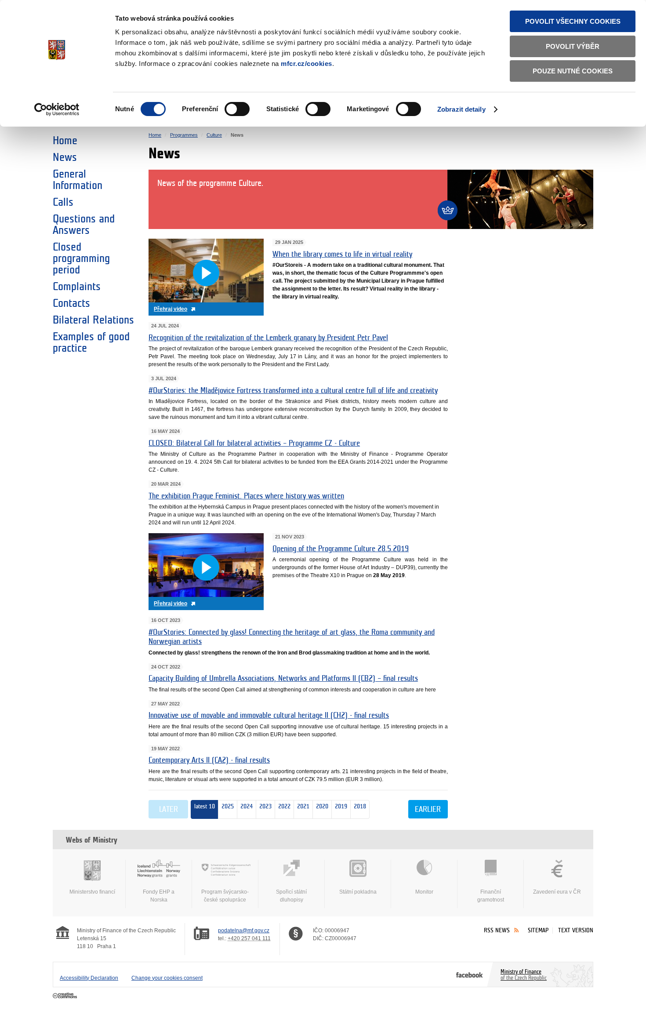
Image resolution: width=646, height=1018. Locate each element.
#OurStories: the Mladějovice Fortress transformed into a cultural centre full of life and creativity (293, 390)
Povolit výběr (572, 46)
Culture (214, 135)
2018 (358, 806)
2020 (320, 806)
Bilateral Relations (93, 320)
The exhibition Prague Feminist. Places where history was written (246, 496)
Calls (63, 202)
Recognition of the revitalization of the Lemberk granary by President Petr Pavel (268, 338)
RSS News (497, 930)
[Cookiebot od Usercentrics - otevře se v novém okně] (56, 109)
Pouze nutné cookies (573, 71)
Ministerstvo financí (92, 892)
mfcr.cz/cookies (306, 63)
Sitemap (538, 930)
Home (65, 140)
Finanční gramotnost (490, 896)
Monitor (424, 892)
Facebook (469, 974)
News (65, 157)
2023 (264, 806)
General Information (77, 180)
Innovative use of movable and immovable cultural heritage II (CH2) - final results (269, 715)
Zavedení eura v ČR (557, 892)
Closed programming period (81, 258)
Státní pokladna (358, 892)
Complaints (77, 286)
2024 (245, 806)
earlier (428, 809)
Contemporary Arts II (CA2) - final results (209, 760)
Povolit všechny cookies (573, 21)
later (168, 809)
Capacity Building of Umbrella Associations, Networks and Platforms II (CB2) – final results (283, 678)
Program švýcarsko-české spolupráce (225, 896)
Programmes (184, 135)
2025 (227, 806)
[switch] (237, 109)
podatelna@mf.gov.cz (243, 930)
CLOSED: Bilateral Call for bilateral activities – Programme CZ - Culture (254, 443)
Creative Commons (66, 996)
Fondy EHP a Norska (158, 896)
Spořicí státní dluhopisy (291, 896)
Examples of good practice (91, 342)
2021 (301, 806)
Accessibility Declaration (89, 978)
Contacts (71, 303)
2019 (339, 806)
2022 (282, 806)
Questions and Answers (84, 225)
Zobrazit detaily (461, 109)
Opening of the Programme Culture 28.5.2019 (340, 549)
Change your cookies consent (167, 978)
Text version (575, 930)
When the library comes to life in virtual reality (342, 254)
